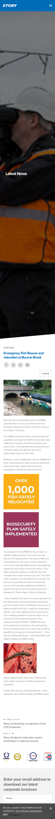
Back (46, 374)
